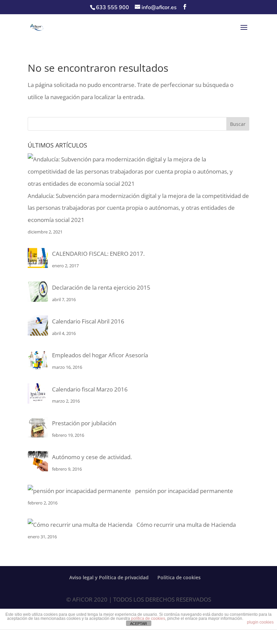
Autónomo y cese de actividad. (92, 457)
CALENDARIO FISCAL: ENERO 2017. (98, 253)
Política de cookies (179, 577)
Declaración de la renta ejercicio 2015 (101, 287)
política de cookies (148, 618)
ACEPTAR (138, 624)
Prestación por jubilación (84, 423)
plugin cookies (260, 622)
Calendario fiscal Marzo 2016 (90, 389)
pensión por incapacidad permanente (184, 491)
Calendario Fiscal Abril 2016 (88, 321)
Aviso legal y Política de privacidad (109, 577)
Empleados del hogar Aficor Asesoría (100, 355)
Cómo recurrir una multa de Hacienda (186, 524)
